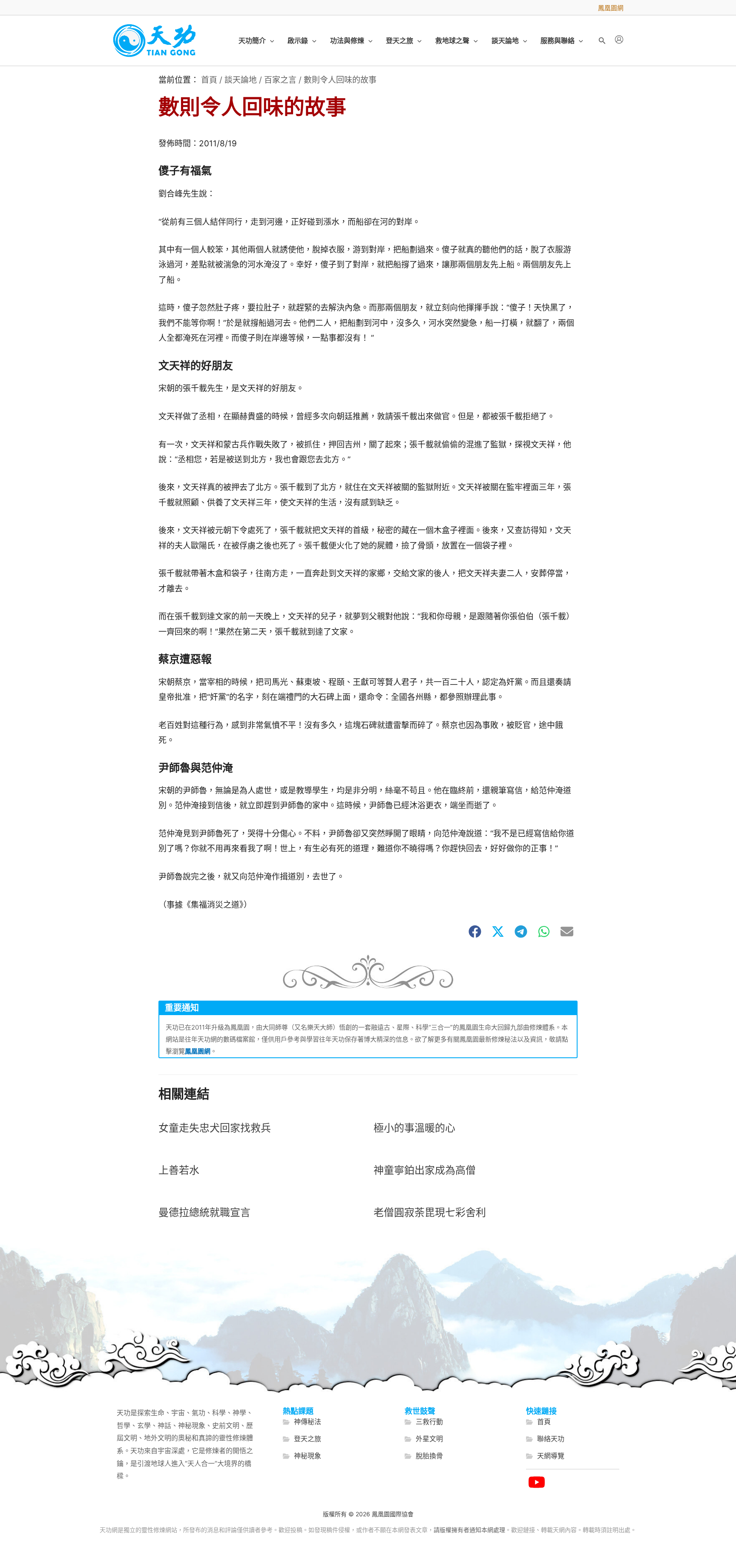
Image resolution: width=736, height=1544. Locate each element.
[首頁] (538, 1422)
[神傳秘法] (302, 1422)
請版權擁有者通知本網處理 (469, 1529)
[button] (602, 40)
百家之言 (280, 80)
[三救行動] (424, 1422)
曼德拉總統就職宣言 (204, 1212)
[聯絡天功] (545, 1439)
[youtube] (536, 1482)
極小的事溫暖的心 (414, 1128)
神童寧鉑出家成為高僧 (425, 1170)
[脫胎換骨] (424, 1456)
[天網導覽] (545, 1456)
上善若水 (178, 1170)
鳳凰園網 (611, 8)
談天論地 (240, 80)
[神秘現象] (302, 1456)
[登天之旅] (302, 1439)
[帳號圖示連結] (619, 39)
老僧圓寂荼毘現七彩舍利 (430, 1212)
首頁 (209, 80)
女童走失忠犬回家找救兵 (214, 1128)
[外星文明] (424, 1439)
